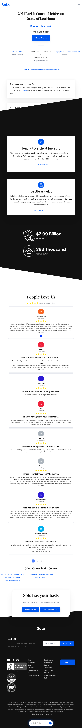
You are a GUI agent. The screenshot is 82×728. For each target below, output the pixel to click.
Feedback (31, 663)
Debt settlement (50, 609)
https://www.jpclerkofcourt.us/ (67, 52)
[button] (50, 723)
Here (25, 90)
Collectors (48, 668)
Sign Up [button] (68, 662)
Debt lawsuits (30, 609)
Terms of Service (34, 673)
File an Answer (41, 38)
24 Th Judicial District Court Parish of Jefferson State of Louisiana (12, 577)
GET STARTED (40, 211)
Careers (31, 668)
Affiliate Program (50, 673)
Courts (46, 665)
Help (29, 660)
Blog (29, 665)
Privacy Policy (33, 670)
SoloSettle (48, 663)
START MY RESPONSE (40, 165)
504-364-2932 (17, 52)
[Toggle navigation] (78, 5)
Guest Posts (48, 670)
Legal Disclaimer (33, 675)
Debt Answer (49, 660)
